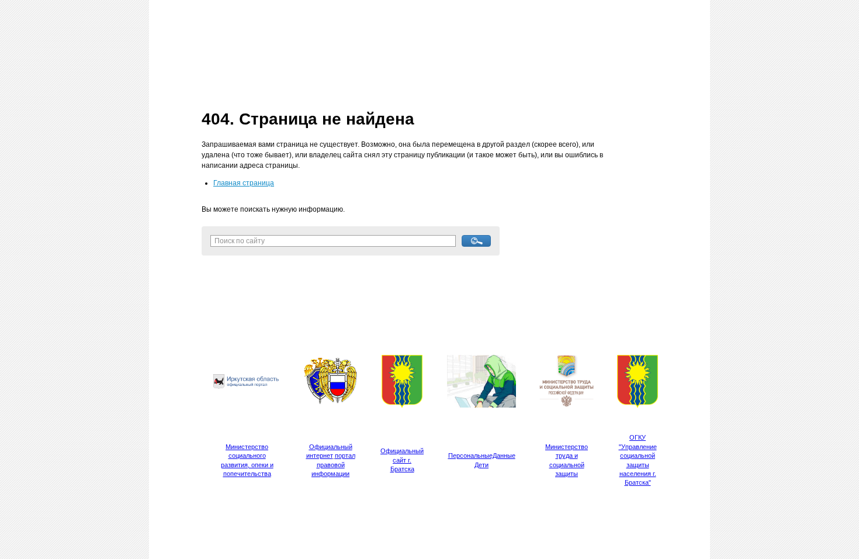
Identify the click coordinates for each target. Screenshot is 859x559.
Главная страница (243, 183)
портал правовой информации (333, 464)
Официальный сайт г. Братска (402, 459)
